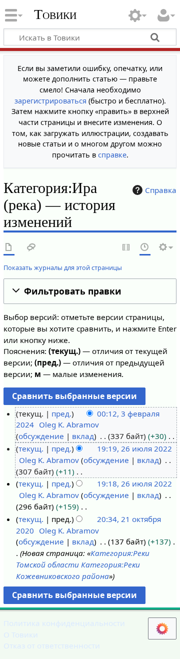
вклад (83, 436)
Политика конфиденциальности (64, 623)
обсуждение (41, 436)
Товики (55, 15)
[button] (90, 291)
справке (112, 155)
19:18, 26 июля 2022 (134, 483)
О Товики (21, 635)
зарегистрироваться (50, 101)
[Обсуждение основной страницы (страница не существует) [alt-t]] (31, 248)
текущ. (31, 449)
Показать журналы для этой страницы (63, 267)
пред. (62, 413)
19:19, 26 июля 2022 (134, 449)
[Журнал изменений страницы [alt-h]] (145, 248)
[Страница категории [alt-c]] (9, 248)
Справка (160, 190)
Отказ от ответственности (52, 645)
